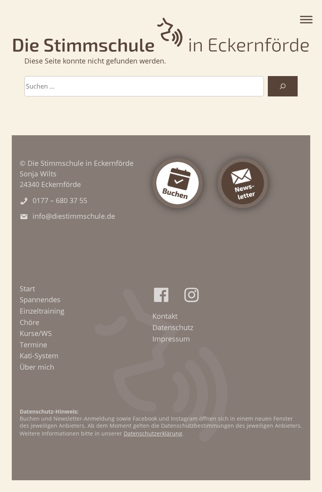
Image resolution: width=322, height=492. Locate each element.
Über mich (37, 367)
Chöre (29, 322)
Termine (33, 344)
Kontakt (164, 316)
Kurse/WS (36, 333)
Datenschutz (172, 327)
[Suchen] (283, 86)
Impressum (171, 338)
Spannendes (40, 299)
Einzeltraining (42, 311)
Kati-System (39, 355)
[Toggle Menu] (306, 19)
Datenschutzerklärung (153, 433)
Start (27, 288)
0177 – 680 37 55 (60, 200)
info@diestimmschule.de (74, 216)
